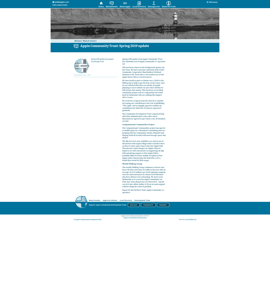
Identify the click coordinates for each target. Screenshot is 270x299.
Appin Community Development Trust (88, 219)
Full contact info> (60, 5)
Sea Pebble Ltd (191, 219)
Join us (133, 205)
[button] (211, 3)
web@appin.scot (61, 2)
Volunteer (148, 205)
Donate (163, 205)
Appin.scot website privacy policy (135, 218)
